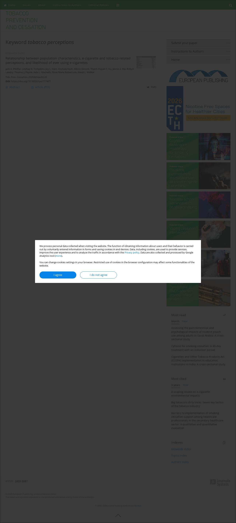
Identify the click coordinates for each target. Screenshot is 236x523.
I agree (58, 275)
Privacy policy (131, 252)
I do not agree (98, 275)
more (58, 255)
